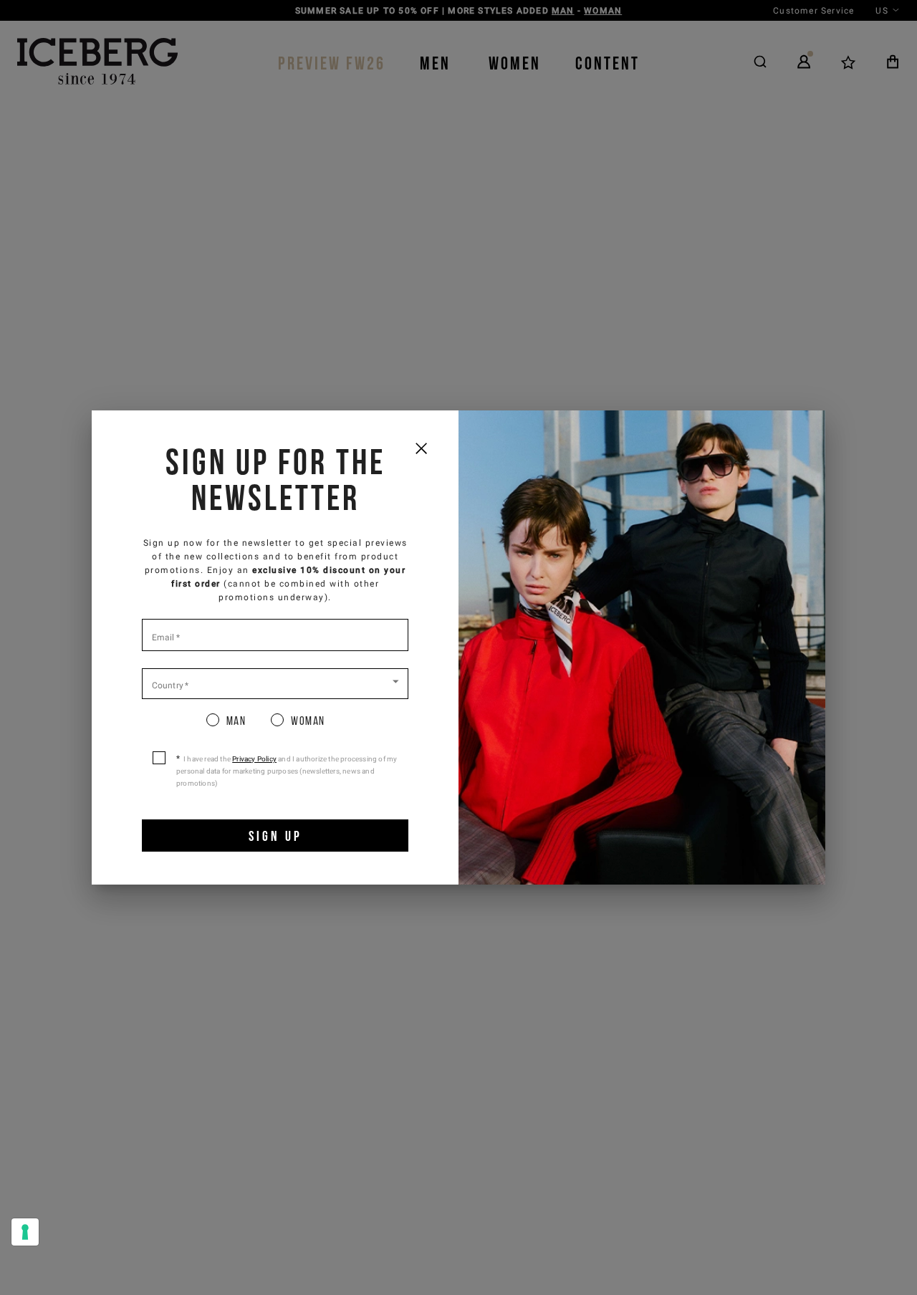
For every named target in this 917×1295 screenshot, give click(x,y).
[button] (275, 682)
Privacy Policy (254, 759)
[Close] (421, 448)
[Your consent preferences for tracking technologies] (25, 1232)
